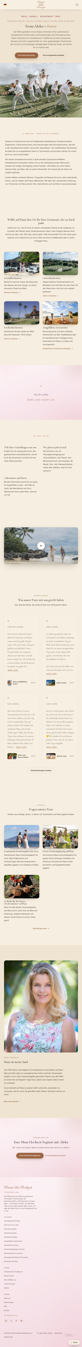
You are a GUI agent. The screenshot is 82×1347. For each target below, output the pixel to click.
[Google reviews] (21, 1321)
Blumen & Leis (9, 1276)
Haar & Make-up (10, 1280)
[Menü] (77, 4)
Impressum (58, 1333)
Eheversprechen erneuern (13, 1253)
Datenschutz (8, 1337)
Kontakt (6, 1310)
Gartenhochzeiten (10, 1233)
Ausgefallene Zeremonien (13, 1241)
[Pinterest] (16, 1321)
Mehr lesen (13, 670)
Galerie (6, 1288)
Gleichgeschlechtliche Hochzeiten (16, 1257)
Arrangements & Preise (12, 1221)
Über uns (7, 1298)
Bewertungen (9, 1302)
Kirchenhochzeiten (10, 1237)
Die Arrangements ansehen (53, 55)
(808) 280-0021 (12, 1315)
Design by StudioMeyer (69, 1335)
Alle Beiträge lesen (41, 928)
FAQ (5, 1306)
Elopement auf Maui (11, 1261)
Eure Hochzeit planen (26, 55)
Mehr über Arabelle (12, 1101)
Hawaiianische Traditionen (13, 1272)
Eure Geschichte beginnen (30, 1155)
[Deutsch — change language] (5, 4)
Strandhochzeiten (10, 1229)
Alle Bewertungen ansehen (41, 770)
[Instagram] (6, 1321)
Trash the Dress (9, 1284)
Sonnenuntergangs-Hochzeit (14, 1249)
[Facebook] (11, 1321)
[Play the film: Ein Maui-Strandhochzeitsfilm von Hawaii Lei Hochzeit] (41, 545)
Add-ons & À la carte (11, 1225)
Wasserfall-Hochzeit (11, 1245)
